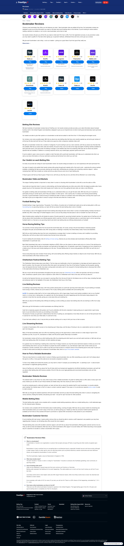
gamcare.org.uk (103, 541)
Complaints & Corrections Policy (36, 529)
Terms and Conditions (49, 529)
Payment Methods (75, 507)
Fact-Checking (33, 527)
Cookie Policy (48, 533)
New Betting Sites (75, 506)
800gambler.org (22, 542)
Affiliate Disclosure (59, 533)
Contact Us (19, 535)
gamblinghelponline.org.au (33, 542)
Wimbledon (50, 509)
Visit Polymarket (77, 64)
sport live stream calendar (72, 349)
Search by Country (75, 509)
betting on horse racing (51, 239)
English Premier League (40, 507)
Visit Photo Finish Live (30, 90)
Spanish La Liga (38, 509)
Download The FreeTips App (22, 529)
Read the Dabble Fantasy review (93, 67)
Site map (18, 537)
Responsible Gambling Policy (62, 529)
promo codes (92, 387)
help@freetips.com (31, 496)
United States (88, 496)
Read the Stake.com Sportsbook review (30, 68)
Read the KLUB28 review (45, 92)
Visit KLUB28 (45, 90)
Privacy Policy (48, 531)
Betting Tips (19, 504)
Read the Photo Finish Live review (29, 93)
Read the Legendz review (61, 66)
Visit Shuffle (45, 64)
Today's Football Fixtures (40, 506)
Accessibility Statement (60, 531)
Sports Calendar (88, 506)
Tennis (49, 504)
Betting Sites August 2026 (77, 504)
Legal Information (48, 527)
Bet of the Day (20, 506)
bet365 (24, 293)
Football (37, 504)
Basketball (61, 504)
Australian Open (51, 506)
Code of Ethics (33, 531)
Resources (87, 504)
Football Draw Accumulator (23, 509)
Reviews (26, 6)
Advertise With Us (20, 527)
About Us (18, 533)
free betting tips (27, 207)
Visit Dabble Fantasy (93, 64)
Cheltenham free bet (70, 272)
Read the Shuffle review (45, 66)
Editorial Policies (33, 533)
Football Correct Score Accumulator (25, 507)
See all (78, 17)
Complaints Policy (59, 527)
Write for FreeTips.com (21, 531)
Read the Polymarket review (77, 66)
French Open (51, 507)
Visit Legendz (61, 64)
